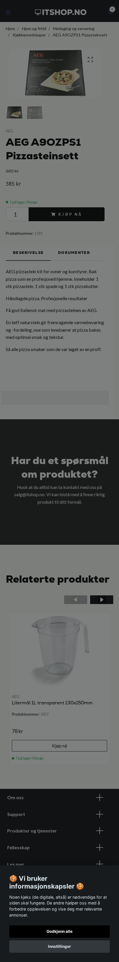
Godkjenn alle (59, 931)
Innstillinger (59, 946)
